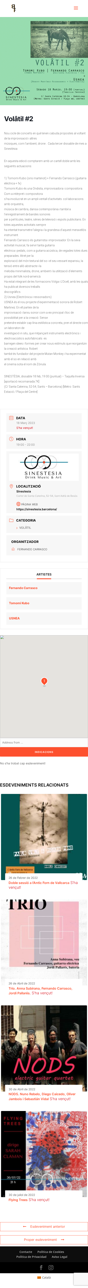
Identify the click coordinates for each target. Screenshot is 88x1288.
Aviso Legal (59, 1257)
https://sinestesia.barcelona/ (36, 509)
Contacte (25, 1252)
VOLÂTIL (25, 527)
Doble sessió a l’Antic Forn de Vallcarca (39, 883)
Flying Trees (18, 1200)
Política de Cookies (50, 1252)
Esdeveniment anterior (47, 1226)
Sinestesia (23, 491)
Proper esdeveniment (40, 1240)
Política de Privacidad (31, 1257)
